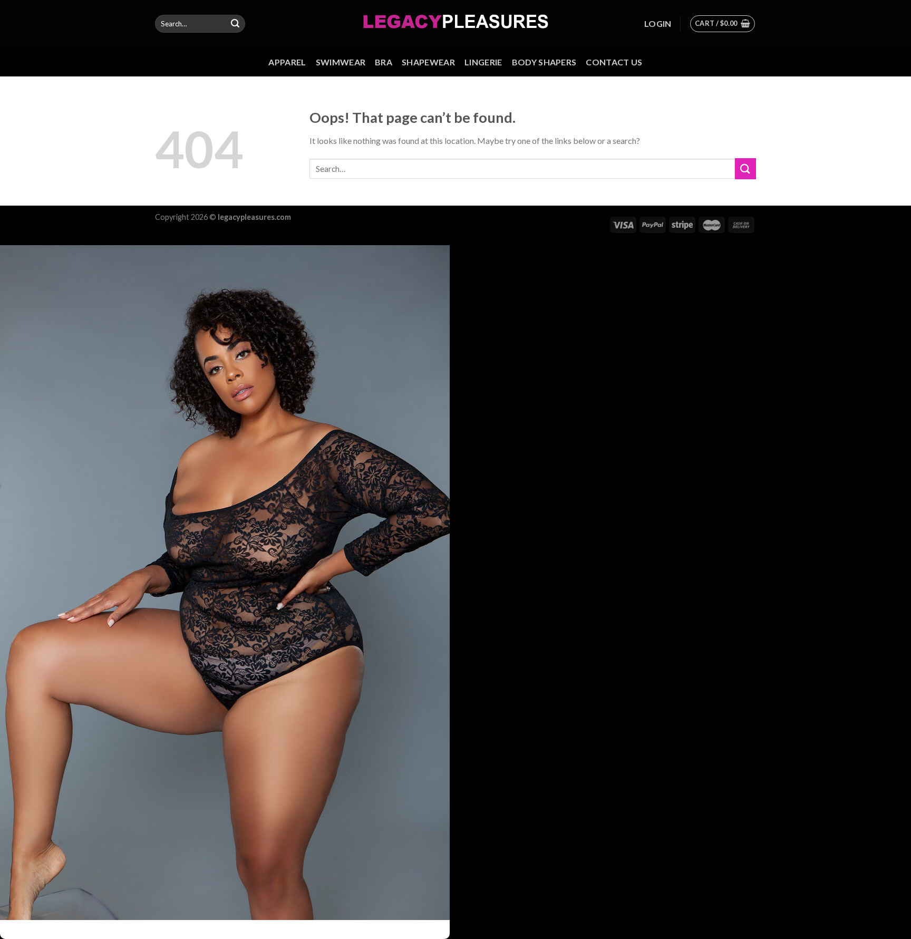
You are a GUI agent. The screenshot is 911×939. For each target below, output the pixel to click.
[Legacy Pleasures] (455, 23)
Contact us (614, 62)
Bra (383, 62)
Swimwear (341, 62)
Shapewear (428, 62)
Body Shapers (544, 62)
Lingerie (483, 62)
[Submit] (235, 24)
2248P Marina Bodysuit (178, 924)
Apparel (287, 62)
